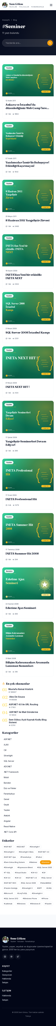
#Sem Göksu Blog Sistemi (14, 862)
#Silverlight (8, 867)
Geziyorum (7, 975)
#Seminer (45, 862)
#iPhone (45, 898)
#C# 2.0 (18, 878)
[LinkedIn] (5, 956)
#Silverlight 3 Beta (26, 852)
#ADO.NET (21, 847)
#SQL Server (46, 878)
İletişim (5, 982)
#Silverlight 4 (37, 893)
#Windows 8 (35, 904)
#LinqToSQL (22, 893)
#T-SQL (7, 873)
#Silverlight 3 (27, 888)
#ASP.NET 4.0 (43, 852)
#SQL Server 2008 (28, 883)
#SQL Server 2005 (44, 867)
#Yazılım (48, 904)
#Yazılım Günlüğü (10, 888)
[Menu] (51, 5)
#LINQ (49, 888)
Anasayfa (6, 20)
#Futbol (39, 857)
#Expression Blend (25, 867)
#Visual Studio (20, 873)
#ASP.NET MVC (10, 883)
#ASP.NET (8, 847)
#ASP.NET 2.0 (31, 878)
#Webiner (33, 862)
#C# (43, 873)
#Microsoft (8, 893)
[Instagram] (11, 956)
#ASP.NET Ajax (10, 857)
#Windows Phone (30, 898)
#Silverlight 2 (9, 852)
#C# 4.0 (34, 873)
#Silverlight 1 (35, 847)
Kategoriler (7, 971)
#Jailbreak (8, 904)
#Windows (21, 904)
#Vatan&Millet (45, 883)
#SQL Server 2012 (11, 898)
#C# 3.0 (7, 878)
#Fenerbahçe (26, 857)
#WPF (39, 888)
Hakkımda (6, 978)
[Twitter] (18, 956)
